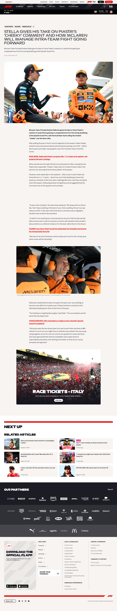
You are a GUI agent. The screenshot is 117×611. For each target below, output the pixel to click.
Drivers (52, 6)
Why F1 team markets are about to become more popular (91, 444)
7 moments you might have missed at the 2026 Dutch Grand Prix (93, 455)
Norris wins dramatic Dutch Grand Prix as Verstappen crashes (37, 442)
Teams (62, 6)
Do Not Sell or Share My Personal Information (74, 576)
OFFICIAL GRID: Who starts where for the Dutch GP (92, 468)
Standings (41, 6)
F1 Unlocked (73, 6)
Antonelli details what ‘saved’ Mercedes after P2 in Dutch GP (37, 455)
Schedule (19, 6)
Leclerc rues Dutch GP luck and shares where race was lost (38, 469)
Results (30, 6)
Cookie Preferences (70, 589)
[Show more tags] (33, 27)
